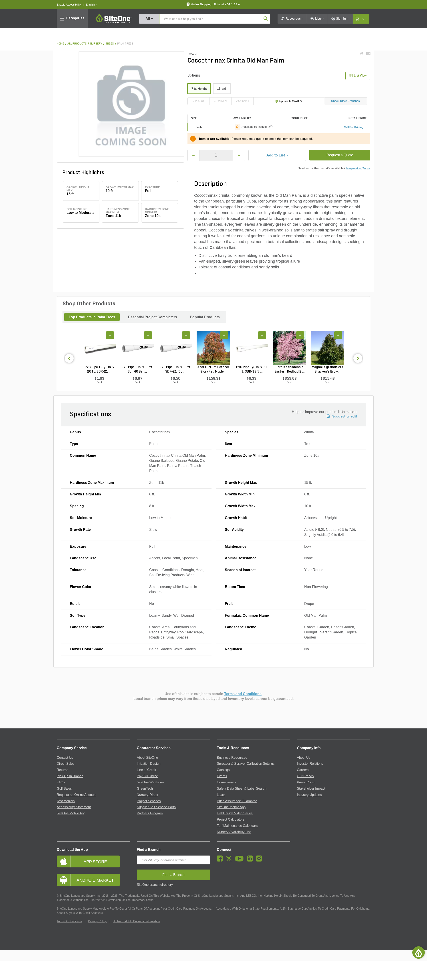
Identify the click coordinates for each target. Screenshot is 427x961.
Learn (221, 795)
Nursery (96, 43)
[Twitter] (230, 860)
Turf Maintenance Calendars (237, 825)
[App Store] (93, 861)
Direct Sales (66, 763)
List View (360, 75)
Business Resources (232, 757)
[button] (92, 5)
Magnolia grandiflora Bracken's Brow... (327, 369)
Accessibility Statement (74, 807)
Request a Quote (339, 155)
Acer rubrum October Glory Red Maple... (213, 369)
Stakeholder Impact (311, 788)
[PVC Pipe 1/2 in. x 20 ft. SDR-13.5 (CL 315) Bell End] (251, 348)
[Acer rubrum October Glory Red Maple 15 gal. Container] (213, 348)
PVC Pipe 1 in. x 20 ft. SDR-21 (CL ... (175, 369)
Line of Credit (146, 770)
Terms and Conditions (243, 694)
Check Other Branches (345, 101)
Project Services (149, 801)
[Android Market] (93, 880)
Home (60, 43)
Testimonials (66, 801)
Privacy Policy (97, 921)
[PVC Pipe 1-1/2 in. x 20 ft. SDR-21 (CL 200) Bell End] (99, 348)
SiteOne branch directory (155, 884)
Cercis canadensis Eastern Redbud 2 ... (289, 369)
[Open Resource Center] (418, 952)
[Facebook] (221, 860)
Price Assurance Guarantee (237, 801)
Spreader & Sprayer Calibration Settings (246, 763)
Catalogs (223, 770)
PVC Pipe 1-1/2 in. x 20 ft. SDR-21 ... (99, 369)
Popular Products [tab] (205, 317)
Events (222, 776)
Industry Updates (309, 795)
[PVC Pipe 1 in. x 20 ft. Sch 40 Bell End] (137, 348)
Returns (62, 770)
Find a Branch (149, 850)
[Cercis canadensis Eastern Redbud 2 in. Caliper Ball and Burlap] (289, 348)
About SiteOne (147, 757)
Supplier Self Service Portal (156, 807)
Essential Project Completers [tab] (152, 317)
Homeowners (226, 782)
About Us (303, 757)
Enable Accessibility (69, 4)
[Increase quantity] (239, 155)
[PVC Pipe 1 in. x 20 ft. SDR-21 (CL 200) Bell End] (175, 348)
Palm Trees (125, 43)
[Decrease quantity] (193, 155)
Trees (109, 43)
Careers (303, 770)
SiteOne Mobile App (71, 813)
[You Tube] (240, 860)
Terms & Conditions (69, 921)
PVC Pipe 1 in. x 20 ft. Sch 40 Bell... (137, 369)
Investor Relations (310, 763)
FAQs (61, 782)
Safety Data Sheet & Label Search (241, 788)
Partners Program (150, 813)
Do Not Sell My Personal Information (136, 921)
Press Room (306, 782)
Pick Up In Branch (70, 776)
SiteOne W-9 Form (150, 782)
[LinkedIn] (251, 860)
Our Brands (305, 776)
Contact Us (65, 757)
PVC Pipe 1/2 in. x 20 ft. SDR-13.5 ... (251, 369)
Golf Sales (64, 788)
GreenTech (145, 788)
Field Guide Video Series (235, 813)
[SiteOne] (113, 22)
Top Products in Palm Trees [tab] (92, 317)
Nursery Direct (147, 795)
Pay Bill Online (147, 776)
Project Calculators (230, 819)
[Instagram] (260, 860)
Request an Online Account (76, 795)
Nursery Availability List (234, 832)
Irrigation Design (148, 763)
